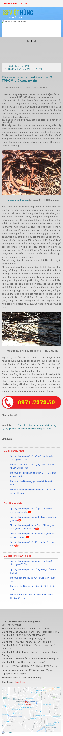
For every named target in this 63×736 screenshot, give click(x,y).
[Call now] (7, 732)
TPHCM (17, 425)
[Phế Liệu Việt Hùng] (18, 13)
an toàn (40, 425)
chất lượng (50, 425)
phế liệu (32, 428)
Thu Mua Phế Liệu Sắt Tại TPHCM (25, 69)
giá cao (12, 428)
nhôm (24, 428)
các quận (27, 425)
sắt (18, 428)
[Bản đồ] (31, 709)
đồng (39, 428)
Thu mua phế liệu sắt (16, 200)
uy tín (4, 428)
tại (34, 425)
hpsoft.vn (20, 682)
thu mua (47, 428)
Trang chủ (12, 66)
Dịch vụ (25, 66)
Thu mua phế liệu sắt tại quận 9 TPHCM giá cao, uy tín (27, 78)
